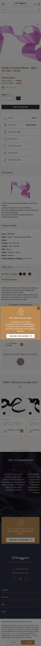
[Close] (38, 308)
